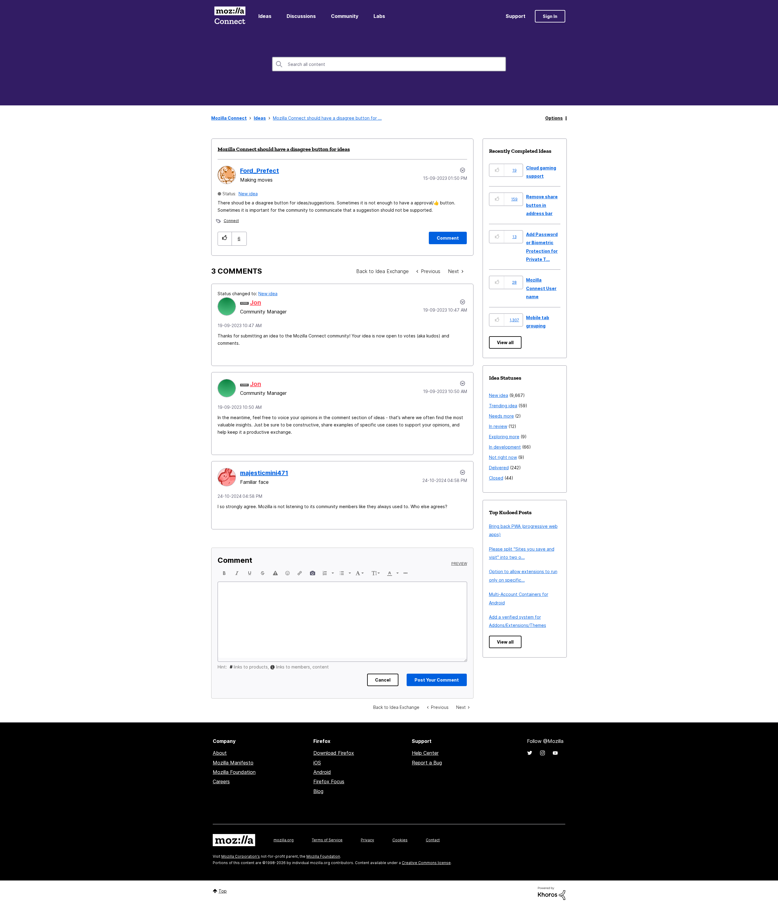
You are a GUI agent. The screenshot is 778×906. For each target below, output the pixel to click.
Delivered (499, 467)
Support (515, 16)
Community (344, 16)
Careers (221, 781)
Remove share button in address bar (542, 205)
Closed (496, 477)
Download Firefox (333, 753)
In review (498, 426)
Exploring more (504, 436)
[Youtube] (555, 753)
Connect (231, 220)
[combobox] (389, 64)
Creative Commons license (426, 862)
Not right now (503, 457)
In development (505, 447)
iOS (317, 763)
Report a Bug (427, 763)
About (220, 753)
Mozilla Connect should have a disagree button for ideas (284, 149)
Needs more (501, 416)
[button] (225, 238)
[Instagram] (542, 753)
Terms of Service (327, 840)
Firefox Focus (328, 781)
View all (505, 342)
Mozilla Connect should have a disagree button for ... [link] (327, 118)
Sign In (550, 16)
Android (322, 772)
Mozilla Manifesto (233, 763)
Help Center (425, 753)
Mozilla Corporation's (240, 856)
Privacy (367, 840)
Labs (379, 16)
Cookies (400, 840)
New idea (248, 193)
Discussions (301, 16)
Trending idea (503, 405)
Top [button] (223, 891)
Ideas (264, 16)
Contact (433, 840)
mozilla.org (284, 840)
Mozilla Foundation (234, 772)
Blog (318, 791)
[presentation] (224, 573)
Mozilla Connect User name (541, 288)
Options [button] (554, 118)
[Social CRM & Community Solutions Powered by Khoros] (551, 892)
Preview (459, 564)
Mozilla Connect (230, 16)
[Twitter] (529, 753)
